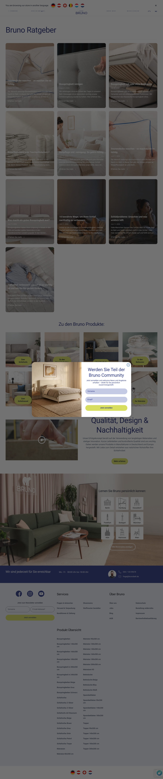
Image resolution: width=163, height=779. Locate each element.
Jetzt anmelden (106, 408)
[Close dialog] (128, 364)
